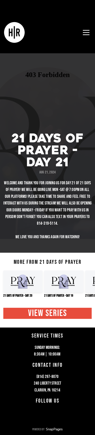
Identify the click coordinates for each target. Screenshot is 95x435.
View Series (47, 313)
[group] (22, 285)
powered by (47, 429)
